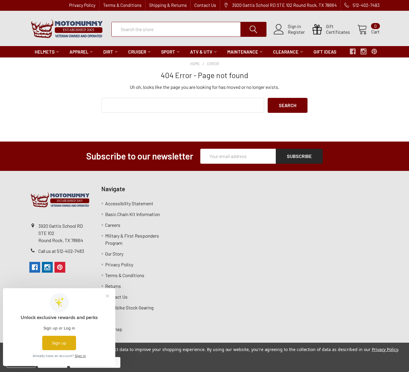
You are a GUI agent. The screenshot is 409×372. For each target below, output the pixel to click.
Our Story (114, 253)
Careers (112, 225)
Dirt (108, 51)
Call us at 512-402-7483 (61, 251)
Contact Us (205, 5)
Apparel (78, 51)
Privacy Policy (82, 5)
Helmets (44, 51)
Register (296, 32)
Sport (168, 51)
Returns (113, 286)
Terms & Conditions (122, 5)
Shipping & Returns (168, 5)
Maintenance (242, 51)
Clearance (286, 51)
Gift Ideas (324, 51)
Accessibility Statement (129, 203)
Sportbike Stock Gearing (129, 307)
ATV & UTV (201, 51)
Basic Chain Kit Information (132, 214)
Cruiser (137, 51)
